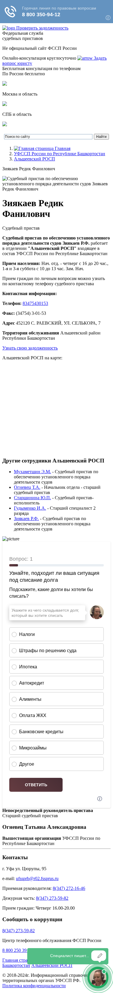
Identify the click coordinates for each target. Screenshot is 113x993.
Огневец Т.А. (27, 487)
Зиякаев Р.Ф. (26, 518)
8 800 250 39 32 (17, 950)
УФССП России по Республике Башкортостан (59, 153)
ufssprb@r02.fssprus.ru (37, 878)
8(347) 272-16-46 (69, 888)
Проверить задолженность (42, 27)
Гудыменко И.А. (30, 508)
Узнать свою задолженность (30, 347)
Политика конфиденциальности (34, 985)
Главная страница (19, 960)
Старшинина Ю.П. (32, 497)
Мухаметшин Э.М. (32, 471)
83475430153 (35, 303)
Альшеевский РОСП (34, 158)
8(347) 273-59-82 (52, 898)
